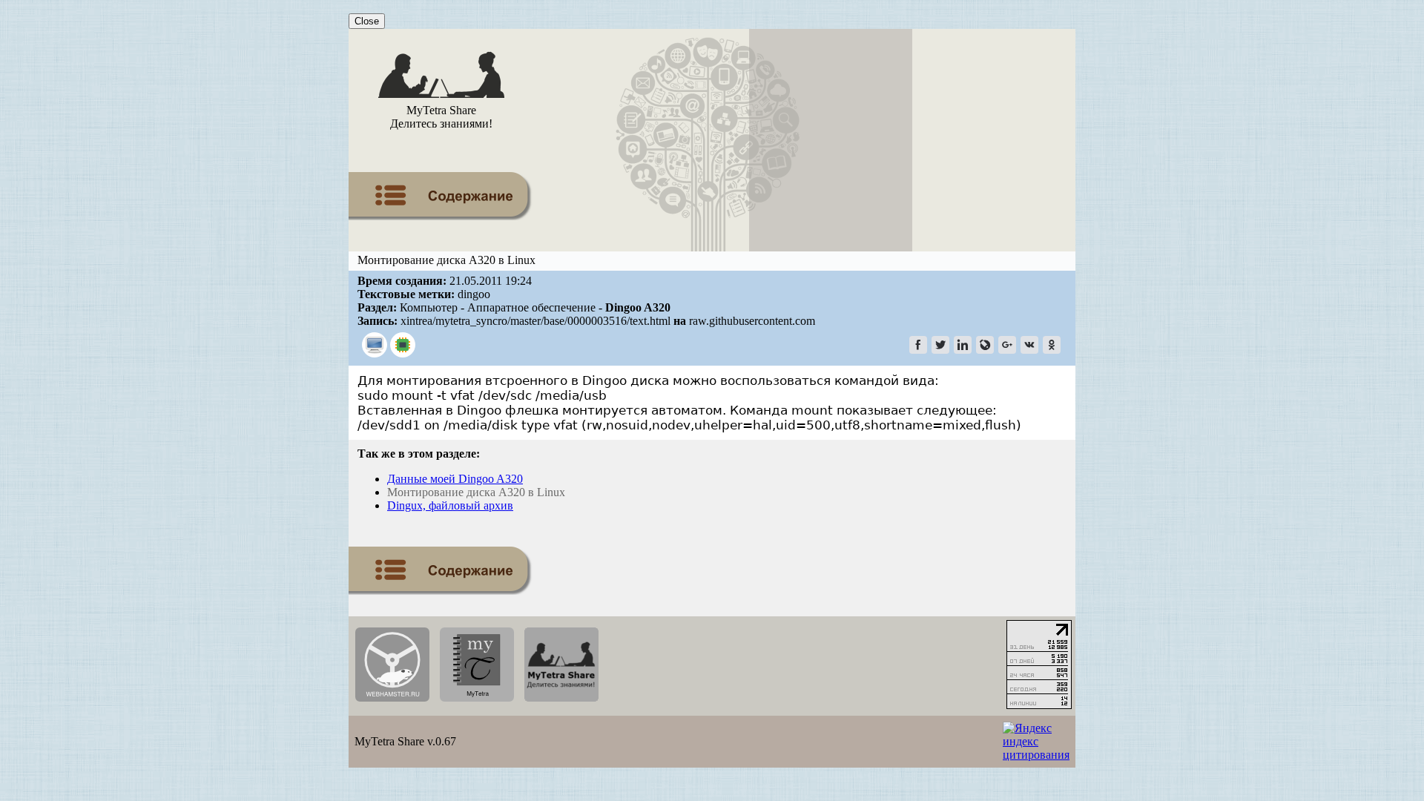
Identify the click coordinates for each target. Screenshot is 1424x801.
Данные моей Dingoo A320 (455, 478)
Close (367, 21)
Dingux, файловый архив (450, 505)
